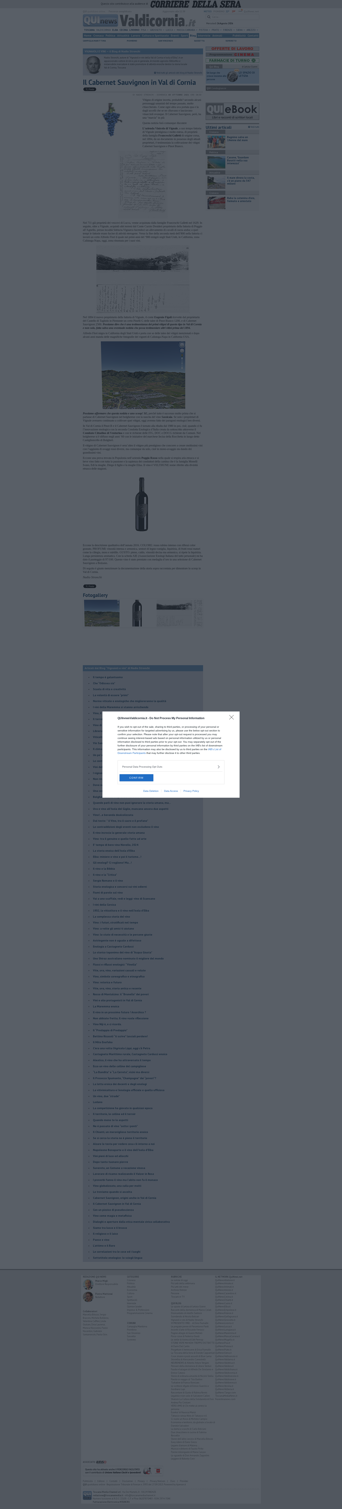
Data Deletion (151, 791)
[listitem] (171, 767)
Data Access (171, 791)
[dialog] (171, 754)
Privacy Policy (191, 791)
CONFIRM (136, 777)
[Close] (232, 718)
